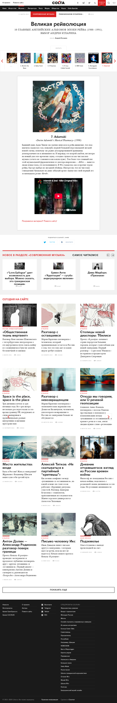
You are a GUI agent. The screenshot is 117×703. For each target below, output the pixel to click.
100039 (99, 360)
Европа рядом (66, 653)
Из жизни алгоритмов (69, 625)
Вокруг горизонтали (68, 611)
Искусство (12, 8)
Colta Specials (73, 8)
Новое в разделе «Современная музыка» (34, 255)
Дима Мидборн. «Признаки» (97, 274)
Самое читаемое (85, 255)
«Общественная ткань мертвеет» (15, 333)
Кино (4, 8)
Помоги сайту (18, 3)
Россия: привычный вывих (13, 328)
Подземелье (89, 541)
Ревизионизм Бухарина (70, 14)
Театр (41, 8)
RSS (45, 615)
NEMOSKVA (65, 646)
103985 (60, 422)
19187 (59, 286)
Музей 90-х (65, 680)
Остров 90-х (65, 677)
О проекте (6, 3)
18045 (19, 355)
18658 (98, 286)
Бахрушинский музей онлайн (71, 690)
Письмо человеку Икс (58, 541)
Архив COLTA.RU (9, 615)
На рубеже (65, 639)
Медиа (47, 8)
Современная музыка (43, 14)
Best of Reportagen (67, 649)
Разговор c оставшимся (51, 333)
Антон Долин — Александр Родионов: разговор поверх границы (20, 546)
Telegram (47, 608)
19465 (20, 286)
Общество (55, 8)
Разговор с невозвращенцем (54, 398)
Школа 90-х (65, 683)
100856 (22, 428)
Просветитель (66, 635)
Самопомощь (65, 632)
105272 (58, 505)
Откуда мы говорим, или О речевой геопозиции (96, 400)
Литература (32, 8)
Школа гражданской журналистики (74, 673)
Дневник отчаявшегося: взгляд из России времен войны (97, 469)
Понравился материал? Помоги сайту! (39, 221)
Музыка (21, 8)
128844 (99, 552)
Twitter (46, 611)
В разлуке (44, 328)
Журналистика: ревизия (69, 608)
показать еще (58, 590)
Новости (6, 605)
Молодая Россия (67, 615)
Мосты (63, 618)
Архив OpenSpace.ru (10, 611)
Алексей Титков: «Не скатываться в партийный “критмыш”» (57, 469)
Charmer (72, 699)
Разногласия (65, 670)
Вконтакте (48, 605)
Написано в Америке (68, 659)
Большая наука (66, 663)
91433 (57, 560)
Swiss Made (65, 666)
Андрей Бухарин (61, 38)
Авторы (24, 608)
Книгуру (64, 687)
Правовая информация (49, 699)
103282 (60, 355)
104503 (20, 481)
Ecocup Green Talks (67, 629)
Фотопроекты (7, 608)
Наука (63, 8)
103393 (98, 428)
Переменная (65, 656)
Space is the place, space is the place (17, 398)
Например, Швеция (68, 642)
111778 (97, 491)
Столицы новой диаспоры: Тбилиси (95, 333)
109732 (19, 579)
